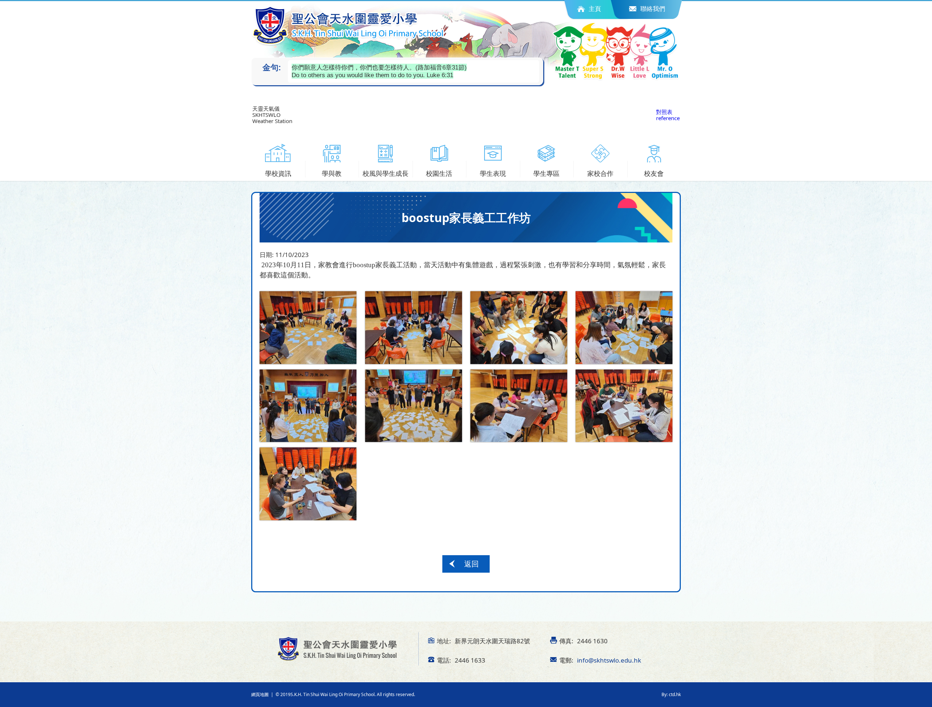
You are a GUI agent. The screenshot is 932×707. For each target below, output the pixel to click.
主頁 (595, 8)
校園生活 (439, 173)
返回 (471, 564)
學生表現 (493, 173)
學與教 (331, 173)
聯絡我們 (652, 8)
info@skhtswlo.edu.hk (609, 660)
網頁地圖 (260, 694)
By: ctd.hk (671, 694)
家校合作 (600, 173)
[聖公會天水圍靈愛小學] (348, 26)
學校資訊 (278, 173)
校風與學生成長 (385, 173)
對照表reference (668, 115)
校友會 (654, 173)
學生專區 (546, 173)
